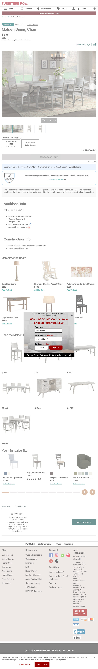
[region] (49, 661)
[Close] (94, 657)
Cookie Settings (25, 664)
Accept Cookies (42, 664)
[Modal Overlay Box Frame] (49, 334)
